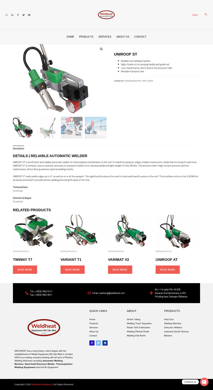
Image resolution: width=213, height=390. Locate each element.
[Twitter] (23, 15)
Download (18, 190)
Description (18, 148)
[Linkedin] (12, 15)
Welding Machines (133, 81)
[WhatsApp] (6, 15)
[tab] (18, 148)
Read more (25, 269)
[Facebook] (18, 15)
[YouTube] (29, 15)
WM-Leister (147, 81)
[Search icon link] (206, 14)
